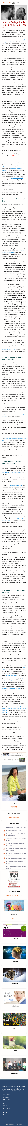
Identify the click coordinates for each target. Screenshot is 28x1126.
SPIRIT (5, 1103)
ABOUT (5, 1112)
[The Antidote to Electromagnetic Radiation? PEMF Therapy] (14, 953)
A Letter (14, 804)
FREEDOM (6, 1097)
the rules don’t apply (11, 675)
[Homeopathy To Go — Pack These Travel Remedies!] (14, 1042)
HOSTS (14, 919)
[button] (25, 3)
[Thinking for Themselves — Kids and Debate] (14, 998)
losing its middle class (16, 485)
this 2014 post (5, 712)
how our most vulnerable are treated (11, 472)
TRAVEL (5, 1106)
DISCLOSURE (7, 1117)
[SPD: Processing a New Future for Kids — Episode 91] (14, 930)
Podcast (14, 915)
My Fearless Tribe (14, 813)
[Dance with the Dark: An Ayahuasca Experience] (14, 1020)
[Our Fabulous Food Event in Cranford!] (14, 1065)
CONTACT (6, 1114)
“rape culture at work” (17, 178)
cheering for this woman (8, 349)
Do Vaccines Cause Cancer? (14, 830)
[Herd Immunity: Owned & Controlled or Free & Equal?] (14, 975)
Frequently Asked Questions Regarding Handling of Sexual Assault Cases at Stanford (14, 708)
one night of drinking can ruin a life (11, 688)
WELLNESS (6, 1095)
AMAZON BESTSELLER (14, 895)
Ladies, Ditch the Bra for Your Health (16, 827)
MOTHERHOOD (7, 1099)
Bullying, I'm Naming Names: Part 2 (16, 858)
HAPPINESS (6, 1108)
